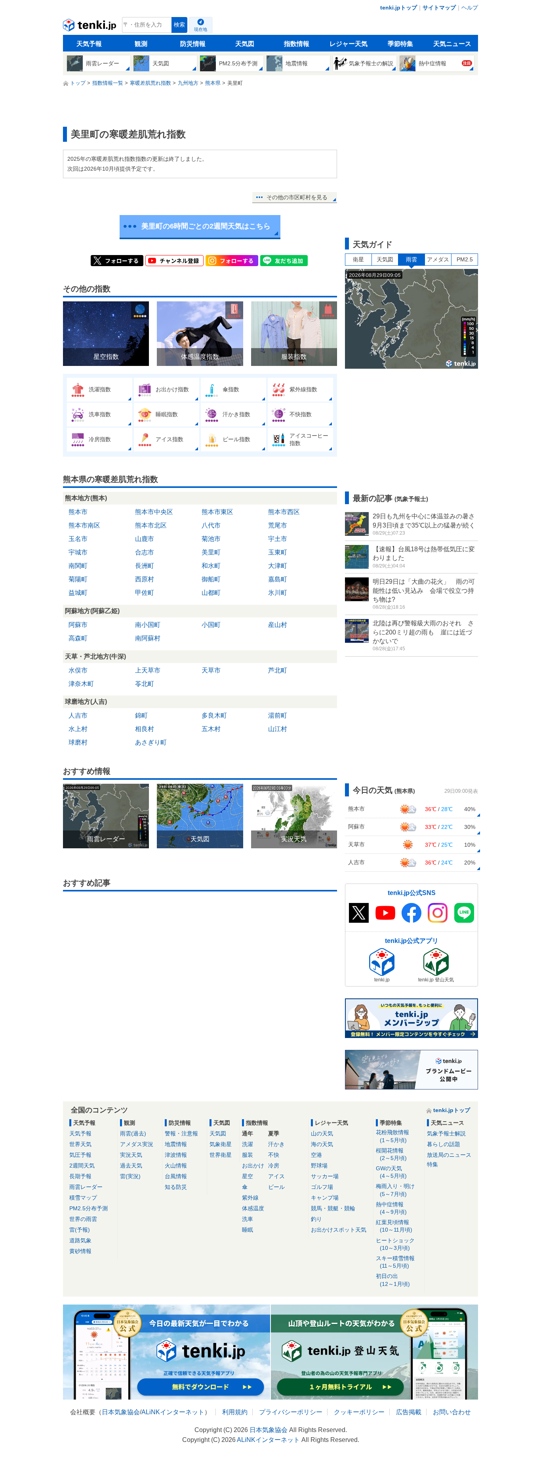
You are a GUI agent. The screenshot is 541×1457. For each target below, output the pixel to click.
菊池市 (211, 538)
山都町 (211, 592)
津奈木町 (81, 683)
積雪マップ (83, 1197)
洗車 (247, 1219)
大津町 (277, 565)
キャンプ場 (325, 1197)
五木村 (211, 729)
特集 (432, 1164)
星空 (247, 1176)
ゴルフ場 (322, 1187)
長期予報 (80, 1176)
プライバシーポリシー (290, 1412)
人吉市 (78, 715)
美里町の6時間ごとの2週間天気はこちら (205, 226)
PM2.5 (465, 259)
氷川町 (277, 592)
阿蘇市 (78, 624)
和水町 (211, 565)
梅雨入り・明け (395, 1190)
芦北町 (277, 670)
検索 (179, 25)
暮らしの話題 (443, 1144)
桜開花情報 (391, 1154)
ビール (276, 1187)
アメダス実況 (136, 1144)
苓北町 (144, 683)
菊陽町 (78, 579)
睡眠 (247, 1230)
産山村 (277, 624)
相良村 (144, 729)
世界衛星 (221, 1155)
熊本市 (78, 512)
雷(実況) (130, 1176)
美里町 (211, 552)
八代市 (211, 525)
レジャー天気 (349, 43)
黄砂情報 (80, 1251)
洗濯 (247, 1144)
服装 (247, 1155)
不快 (273, 1155)
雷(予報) (79, 1230)
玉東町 (277, 552)
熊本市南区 (84, 525)
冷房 (273, 1165)
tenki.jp (90, 27)
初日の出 (393, 1280)
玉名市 (78, 538)
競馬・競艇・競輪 (333, 1208)
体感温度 (253, 1208)
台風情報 (176, 1176)
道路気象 (80, 1240)
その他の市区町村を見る (297, 197)
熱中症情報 (391, 1208)
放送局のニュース (449, 1155)
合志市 (144, 552)
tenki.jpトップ (398, 7)
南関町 (78, 565)
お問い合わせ (452, 1412)
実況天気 (131, 1155)
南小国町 (147, 624)
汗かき (276, 1144)
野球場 (319, 1165)
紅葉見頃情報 (394, 1226)
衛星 (358, 259)
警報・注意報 (181, 1133)
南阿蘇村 (147, 638)
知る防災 (176, 1187)
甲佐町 (144, 592)
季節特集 (400, 43)
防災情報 (193, 43)
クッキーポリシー (359, 1412)
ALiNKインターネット (172, 1412)
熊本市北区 (151, 525)
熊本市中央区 (154, 512)
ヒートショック (395, 1244)
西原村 (144, 579)
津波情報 (176, 1155)
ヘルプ (469, 7)
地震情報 (176, 1144)
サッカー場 (325, 1176)
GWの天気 (391, 1172)
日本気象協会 (121, 1412)
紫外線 (250, 1197)
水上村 (78, 729)
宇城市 (78, 552)
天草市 (211, 670)
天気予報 (89, 43)
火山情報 (176, 1165)
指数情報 (296, 43)
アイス (276, 1176)
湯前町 (277, 715)
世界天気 (80, 1144)
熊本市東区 (217, 512)
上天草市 (147, 670)
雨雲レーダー (86, 1187)
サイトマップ (439, 7)
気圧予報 (80, 1155)
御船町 (211, 579)
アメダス (438, 259)
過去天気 (131, 1165)
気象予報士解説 (446, 1133)
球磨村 (78, 742)
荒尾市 (277, 525)
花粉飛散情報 (392, 1136)
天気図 (244, 43)
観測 (141, 43)
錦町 (141, 715)
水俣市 (78, 670)
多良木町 (214, 715)
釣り (316, 1219)
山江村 (277, 729)
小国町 (211, 624)
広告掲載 (408, 1412)
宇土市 (277, 538)
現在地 (200, 29)
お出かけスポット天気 (338, 1230)
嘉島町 (277, 579)
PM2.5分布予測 (88, 1208)
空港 (316, 1155)
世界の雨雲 (83, 1219)
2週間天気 (82, 1165)
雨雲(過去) (133, 1133)
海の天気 (322, 1144)
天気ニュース (452, 43)
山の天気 (322, 1133)
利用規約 (235, 1412)
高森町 (78, 638)
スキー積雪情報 (395, 1262)
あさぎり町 (151, 742)
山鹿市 (144, 538)
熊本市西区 (284, 512)
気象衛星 (221, 1144)
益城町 (78, 592)
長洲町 (144, 565)
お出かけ (253, 1165)
